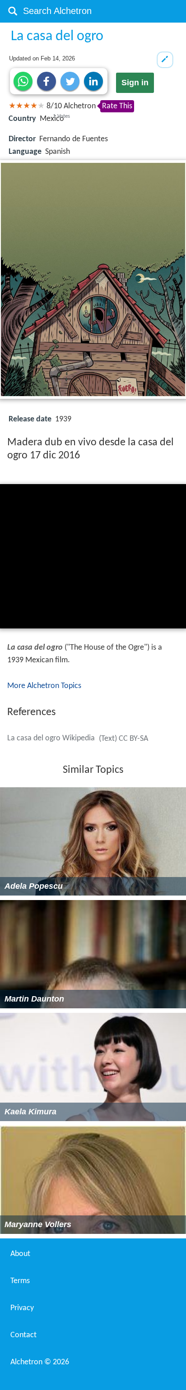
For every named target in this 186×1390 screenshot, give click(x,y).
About (20, 1254)
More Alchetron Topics (44, 686)
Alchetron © (39, 1362)
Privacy (22, 1308)
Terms (20, 1281)
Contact (23, 1335)
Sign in (135, 82)
